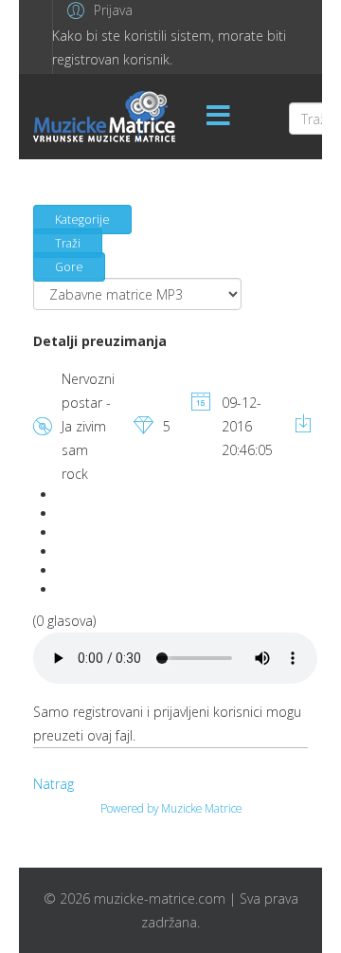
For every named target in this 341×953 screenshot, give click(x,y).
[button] (97, 10)
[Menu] (217, 116)
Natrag (53, 784)
